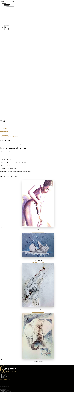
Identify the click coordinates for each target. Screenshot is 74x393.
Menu (13, 1)
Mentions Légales (3, 389)
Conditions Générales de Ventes (5, 391)
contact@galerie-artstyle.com (5, 387)
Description (5, 135)
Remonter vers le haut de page (5, 379)
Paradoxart (9, 15)
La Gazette (4, 22)
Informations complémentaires (10, 136)
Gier (7, 11)
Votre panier (4, 377)
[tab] (38, 135)
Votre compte (4, 376)
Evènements (6, 25)
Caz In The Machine (10, 8)
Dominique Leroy (10, 9)
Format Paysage (10, 165)
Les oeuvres (4, 375)
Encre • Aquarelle (14, 153)
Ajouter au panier (3, 131)
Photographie (7, 20)
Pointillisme (28, 132)
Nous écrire (6, 28)
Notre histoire (7, 4)
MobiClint (3, 128)
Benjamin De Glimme (10, 6)
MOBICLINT (11, 132)
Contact (4, 27)
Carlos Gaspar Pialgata (11, 7)
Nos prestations (5, 23)
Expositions (6, 24)
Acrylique (9, 153)
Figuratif (24, 132)
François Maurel (10, 10)
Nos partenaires (7, 16)
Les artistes (4, 374)
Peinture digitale (7, 21)
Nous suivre (6, 29)
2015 (8, 156)
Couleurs (7, 132)
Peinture (6, 19)
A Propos (4, 3)
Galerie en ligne (5, 17)
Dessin (5, 18)
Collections (6, 26)
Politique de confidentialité (4, 390)
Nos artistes (6, 5)
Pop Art (32, 132)
